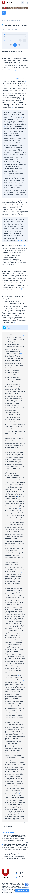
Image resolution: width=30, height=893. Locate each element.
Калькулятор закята (22, 890)
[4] (15, 71)
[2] (8, 67)
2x (24, 40)
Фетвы (3, 20)
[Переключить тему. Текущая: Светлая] (22, 2)
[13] (14, 322)
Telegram (9, 328)
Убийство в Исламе (15, 20)
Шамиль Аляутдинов (11, 29)
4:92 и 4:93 (23, 245)
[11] (18, 289)
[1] (17, 65)
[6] (25, 81)
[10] (5, 126)
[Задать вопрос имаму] (26, 885)
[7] (10, 93)
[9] (21, 117)
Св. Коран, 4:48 (20, 240)
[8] (12, 107)
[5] (17, 78)
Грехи (8, 20)
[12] (21, 289)
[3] (10, 69)
